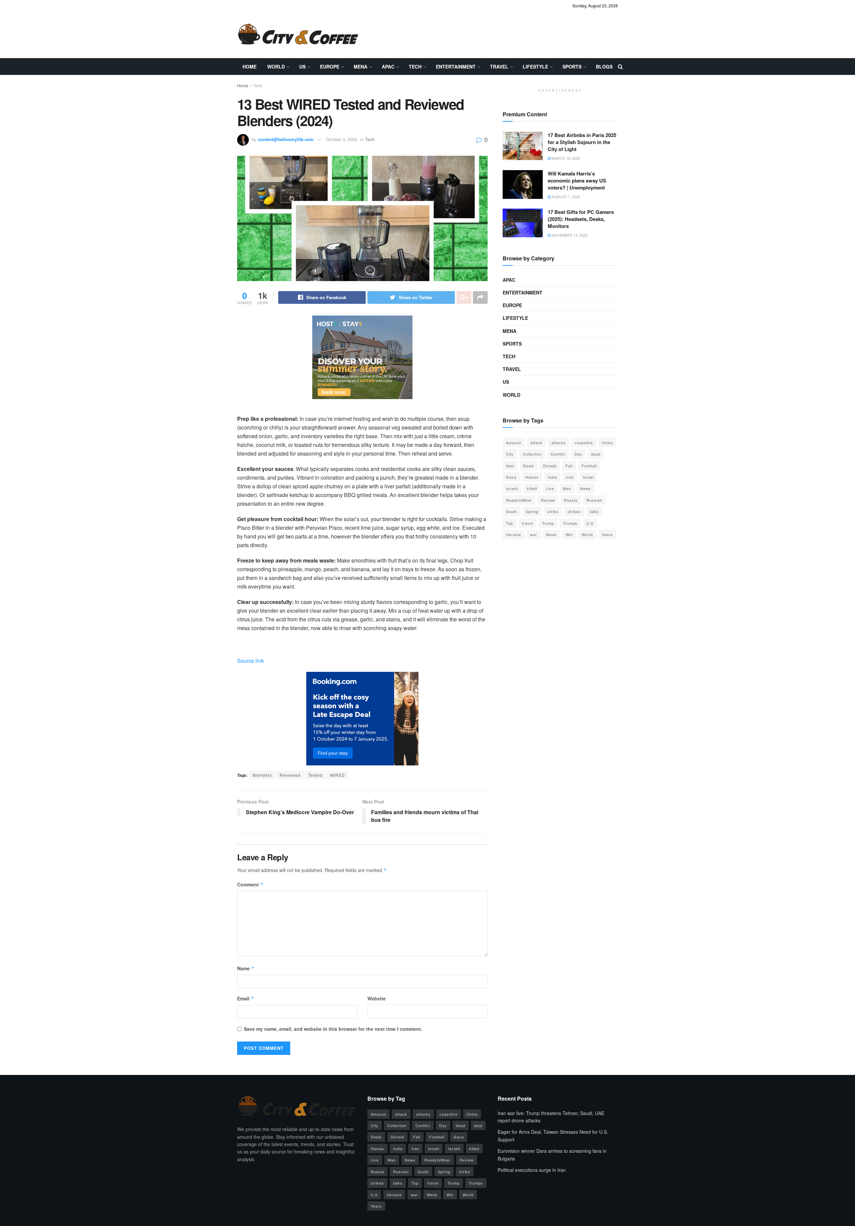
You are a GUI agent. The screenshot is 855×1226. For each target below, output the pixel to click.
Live (550, 488)
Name (245, 968)
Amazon (513, 442)
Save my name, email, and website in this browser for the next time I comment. (333, 1028)
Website (376, 998)
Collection (532, 454)
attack (536, 442)
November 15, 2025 (569, 235)
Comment (250, 884)
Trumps (570, 523)
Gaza (511, 477)
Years (607, 534)
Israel (588, 477)
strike (552, 511)
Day (578, 454)
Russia (570, 500)
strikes (574, 511)
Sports (571, 66)
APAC (388, 66)
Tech (415, 66)
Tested (315, 775)
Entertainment (456, 66)
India (552, 477)
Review (548, 500)
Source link (250, 660)
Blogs (604, 66)
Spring (532, 511)
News (585, 488)
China (607, 442)
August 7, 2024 (565, 196)
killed (532, 488)
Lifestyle (535, 66)
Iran (570, 477)
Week (551, 534)
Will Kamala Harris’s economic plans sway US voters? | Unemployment (577, 180)
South (511, 511)
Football (589, 465)
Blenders (262, 775)
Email (245, 998)
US (302, 66)
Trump (548, 523)
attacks (558, 442)
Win (569, 534)
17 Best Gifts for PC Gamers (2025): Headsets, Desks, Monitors (581, 219)
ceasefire (584, 442)
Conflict (558, 454)
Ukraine (513, 534)
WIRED (337, 775)
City (510, 454)
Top (509, 523)
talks (594, 511)
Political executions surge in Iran (532, 1170)
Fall (568, 465)
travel (527, 523)
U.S (589, 523)
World (276, 66)
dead (596, 454)
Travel (499, 66)
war (533, 534)
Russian (594, 500)
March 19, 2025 (565, 158)
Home (249, 66)
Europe (329, 66)
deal (510, 465)
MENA (360, 66)
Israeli (512, 488)
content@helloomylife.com (286, 139)
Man (567, 488)
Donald (549, 465)
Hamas (532, 477)
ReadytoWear (519, 500)
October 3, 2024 (341, 139)
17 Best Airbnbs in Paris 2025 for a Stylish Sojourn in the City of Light (582, 142)
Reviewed (290, 775)
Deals (528, 465)
